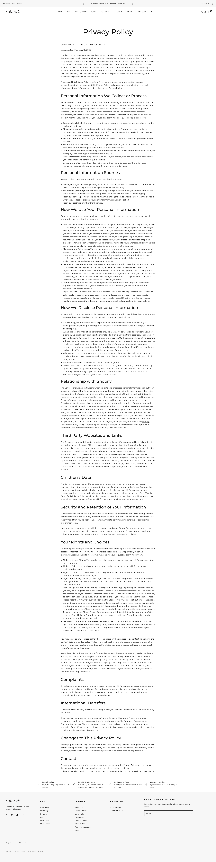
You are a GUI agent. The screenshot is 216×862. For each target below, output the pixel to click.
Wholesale (6, 4)
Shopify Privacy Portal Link (113, 428)
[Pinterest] (18, 815)
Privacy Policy (115, 807)
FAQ (42, 817)
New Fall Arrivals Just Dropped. (108, 3)
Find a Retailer (17, 4)
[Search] (205, 11)
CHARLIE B (80, 801)
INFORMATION (116, 801)
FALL (68, 12)
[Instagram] (13, 815)
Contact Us (45, 807)
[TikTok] (24, 815)
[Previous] (83, 3)
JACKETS (118, 12)
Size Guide (44, 820)
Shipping (44, 811)
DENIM (130, 12)
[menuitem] (6, 4)
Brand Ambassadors (83, 827)
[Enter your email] (191, 813)
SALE (153, 12)
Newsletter (79, 817)
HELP (42, 801)
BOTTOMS (105, 12)
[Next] (132, 3)
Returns (43, 814)
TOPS (93, 12)
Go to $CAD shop (207, 4)
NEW (60, 12)
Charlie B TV (80, 824)
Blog (77, 830)
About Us (79, 807)
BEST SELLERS (81, 12)
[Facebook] (8, 815)
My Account (45, 824)
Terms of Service (116, 811)
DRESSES (142, 12)
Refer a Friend (81, 820)
